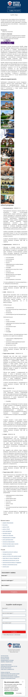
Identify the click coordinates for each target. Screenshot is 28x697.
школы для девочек (7, 531)
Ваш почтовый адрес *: (7, 613)
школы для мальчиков (8, 539)
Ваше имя (4, 575)
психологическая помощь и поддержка (12, 562)
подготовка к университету (7, 669)
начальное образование (9, 541)
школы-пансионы (5, 657)
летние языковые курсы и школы (10, 543)
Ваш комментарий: (6, 623)
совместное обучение (8, 535)
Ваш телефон (5, 585)
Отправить (14, 592)
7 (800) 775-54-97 (14, 11)
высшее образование (6, 667)
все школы (5, 525)
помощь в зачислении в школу (10, 564)
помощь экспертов (7, 554)
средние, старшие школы (9, 546)
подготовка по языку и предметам (11, 558)
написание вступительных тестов (11, 560)
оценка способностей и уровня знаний (12, 556)
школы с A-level (6, 529)
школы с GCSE (6, 527)
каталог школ (6, 566)
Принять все (9, 693)
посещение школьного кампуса (10, 552)
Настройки (19, 693)
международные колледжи (9, 537)
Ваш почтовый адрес (7, 580)
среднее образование (8, 522)
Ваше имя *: (5, 608)
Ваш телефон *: (6, 618)
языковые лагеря (7, 533)
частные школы (4, 655)
